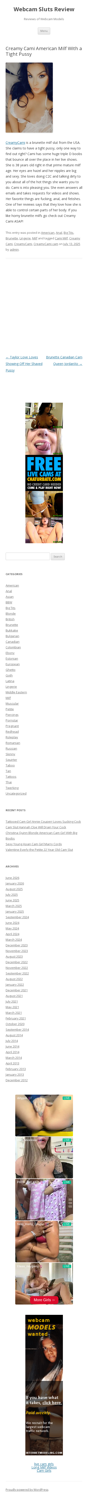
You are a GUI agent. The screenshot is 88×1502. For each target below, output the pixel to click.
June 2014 (12, 1046)
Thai (9, 782)
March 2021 (14, 1013)
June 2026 (12, 878)
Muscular (12, 703)
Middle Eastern (16, 692)
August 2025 (14, 889)
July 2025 (12, 894)
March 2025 (14, 906)
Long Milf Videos (44, 1467)
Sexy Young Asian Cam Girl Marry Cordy (34, 844)
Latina (10, 681)
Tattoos (11, 776)
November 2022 (17, 968)
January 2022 (15, 984)
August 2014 (14, 1035)
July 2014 (12, 1041)
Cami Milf (61, 238)
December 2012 (17, 1080)
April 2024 (12, 934)
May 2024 (12, 928)
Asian (10, 597)
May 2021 (12, 1007)
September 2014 (17, 1029)
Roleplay (12, 737)
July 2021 (12, 1001)
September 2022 (17, 973)
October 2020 (15, 1024)
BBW (9, 602)
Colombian (13, 647)
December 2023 (17, 945)
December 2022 (17, 962)
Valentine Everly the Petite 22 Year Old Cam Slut (39, 850)
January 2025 (15, 911)
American (47, 233)
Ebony (10, 653)
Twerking (12, 788)
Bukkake (12, 630)
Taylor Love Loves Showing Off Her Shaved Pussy (24, 363)
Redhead (12, 731)
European (13, 664)
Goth (9, 675)
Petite (10, 709)
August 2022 (14, 979)
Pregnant (12, 726)
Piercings (12, 715)
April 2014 (12, 1052)
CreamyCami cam (46, 244)
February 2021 (16, 1018)
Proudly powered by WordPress (27, 1490)
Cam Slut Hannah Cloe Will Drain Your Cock (36, 827)
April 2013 (12, 1063)
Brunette (12, 238)
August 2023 (14, 956)
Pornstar (12, 720)
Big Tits (68, 233)
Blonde (11, 613)
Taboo (10, 765)
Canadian (12, 641)
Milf (34, 238)
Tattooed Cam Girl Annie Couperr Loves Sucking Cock (43, 821)
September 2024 (17, 917)
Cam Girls (44, 1470)
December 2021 (17, 990)
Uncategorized (16, 793)
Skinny (10, 754)
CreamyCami (15, 142)
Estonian (12, 658)
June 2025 (12, 900)
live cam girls (44, 1464)
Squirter (11, 760)
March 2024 (14, 939)
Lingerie (25, 238)
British (10, 619)
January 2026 (15, 883)
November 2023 (17, 951)
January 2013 (15, 1074)
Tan (8, 771)
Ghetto (10, 670)
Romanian (13, 743)
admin (14, 249)
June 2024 (12, 923)
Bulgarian (12, 636)
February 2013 (16, 1069)
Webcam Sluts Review (44, 9)
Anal (59, 233)
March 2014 (14, 1058)
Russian (11, 748)
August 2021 (14, 996)
